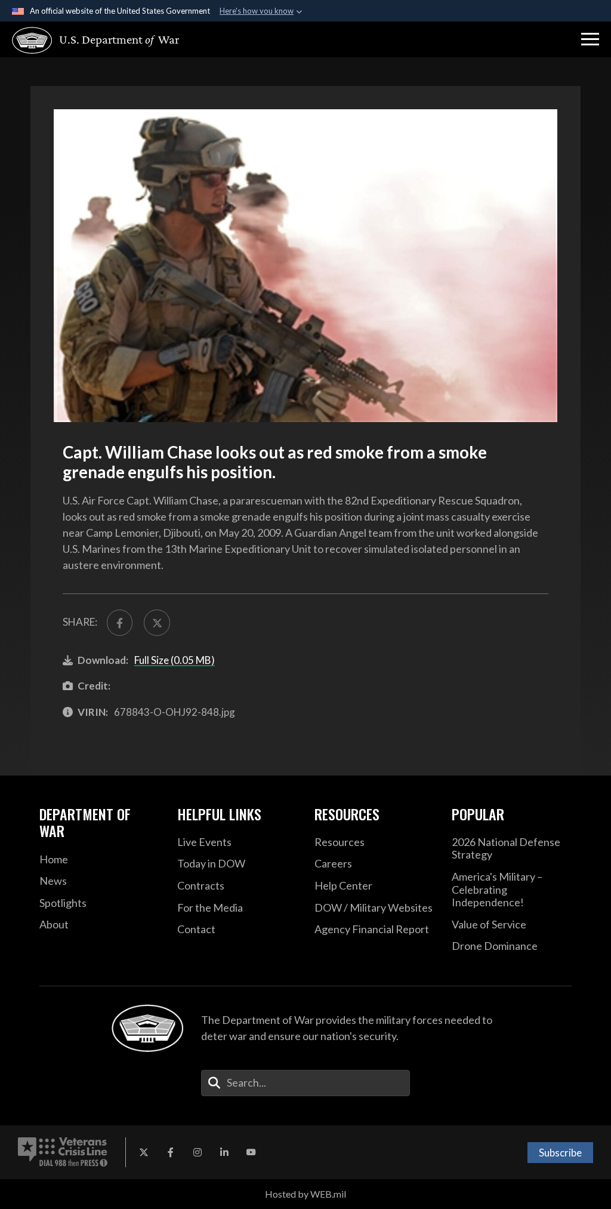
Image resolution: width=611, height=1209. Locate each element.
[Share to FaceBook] (119, 622)
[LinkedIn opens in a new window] (224, 1152)
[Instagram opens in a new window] (197, 1152)
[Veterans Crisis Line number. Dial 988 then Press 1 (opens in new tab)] (62, 1152)
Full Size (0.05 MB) (174, 660)
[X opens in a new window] (144, 1152)
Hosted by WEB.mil (305, 1193)
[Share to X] (156, 622)
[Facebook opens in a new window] (171, 1152)
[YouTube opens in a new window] (251, 1152)
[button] (590, 39)
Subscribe (560, 1152)
